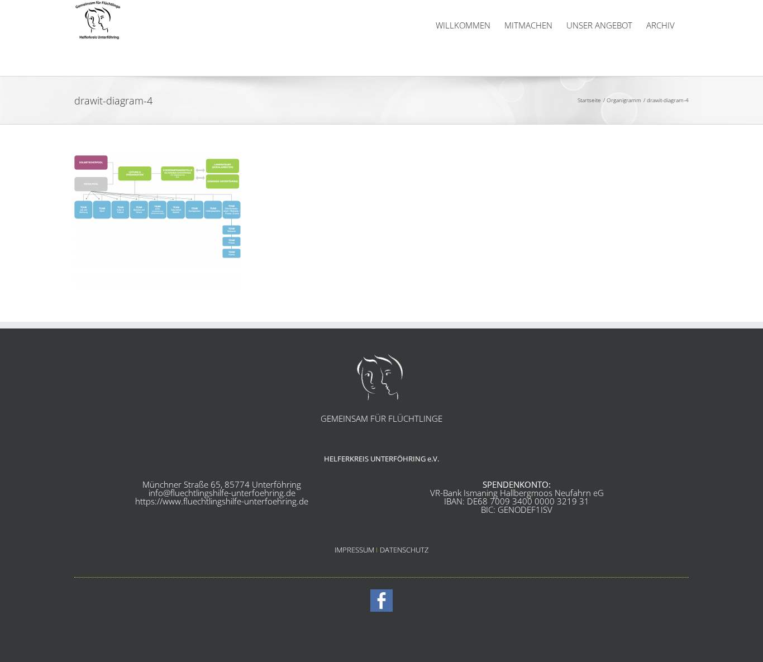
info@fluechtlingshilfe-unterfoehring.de (222, 492)
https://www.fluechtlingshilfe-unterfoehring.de (221, 501)
